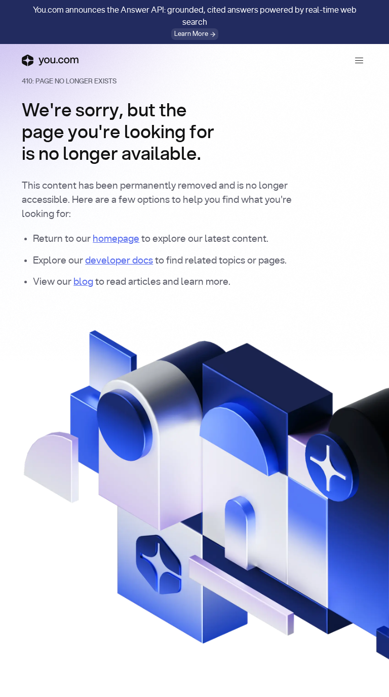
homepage (116, 239)
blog (83, 282)
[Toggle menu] (359, 60)
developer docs (119, 261)
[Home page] (50, 60)
